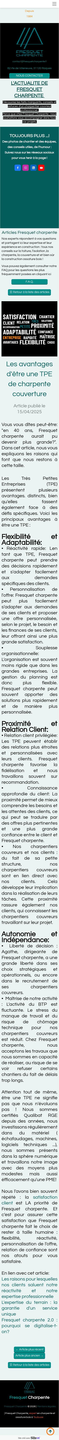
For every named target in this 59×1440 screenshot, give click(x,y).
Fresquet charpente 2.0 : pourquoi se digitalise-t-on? (29, 1326)
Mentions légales (46, 1406)
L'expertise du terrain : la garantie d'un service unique (29, 1308)
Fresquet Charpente (15, 1406)
